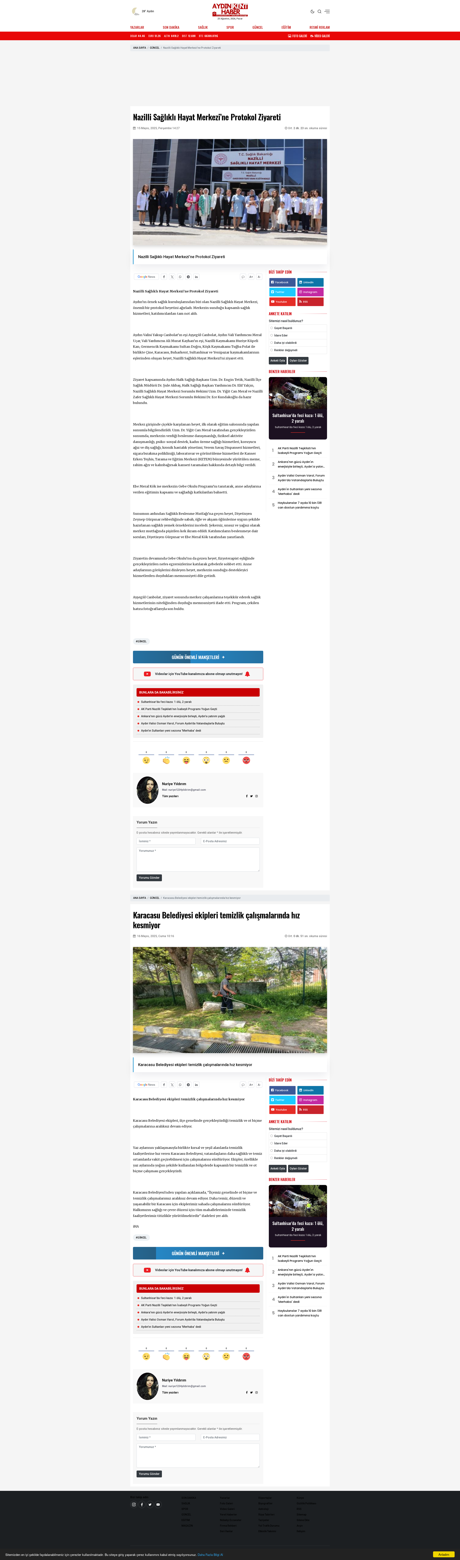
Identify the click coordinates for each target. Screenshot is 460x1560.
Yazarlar (225, 1497)
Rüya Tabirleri (266, 1514)
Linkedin (308, 282)
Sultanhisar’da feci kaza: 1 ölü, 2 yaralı (166, 702)
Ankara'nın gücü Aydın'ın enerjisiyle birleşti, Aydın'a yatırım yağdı (183, 716)
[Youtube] (158, 1504)
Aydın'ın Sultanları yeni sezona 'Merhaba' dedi (171, 730)
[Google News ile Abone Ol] (146, 277)
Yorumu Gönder (149, 877)
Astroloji (263, 1509)
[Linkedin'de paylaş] (196, 277)
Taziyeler (263, 1520)
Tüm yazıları (170, 796)
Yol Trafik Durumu (268, 1525)
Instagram (310, 292)
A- (259, 277)
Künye (300, 1497)
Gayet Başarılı (283, 328)
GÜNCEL (257, 27)
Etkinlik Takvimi (267, 1531)
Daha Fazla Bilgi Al (210, 1554)
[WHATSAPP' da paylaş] (180, 277)
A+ (251, 277)
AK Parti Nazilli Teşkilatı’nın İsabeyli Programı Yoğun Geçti (179, 709)
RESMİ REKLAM (320, 27)
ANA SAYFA (139, 47)
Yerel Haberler (228, 1514)
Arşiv (300, 1525)
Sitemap (301, 1514)
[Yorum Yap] (243, 277)
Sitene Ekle (303, 1520)
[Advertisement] (230, 79)
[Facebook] (142, 1504)
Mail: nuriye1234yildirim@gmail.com (184, 789)
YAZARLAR (137, 27)
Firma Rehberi (228, 1525)
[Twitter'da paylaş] (172, 277)
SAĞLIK (203, 27)
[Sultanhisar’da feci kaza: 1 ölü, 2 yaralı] (298, 394)
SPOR (230, 27)
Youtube (281, 302)
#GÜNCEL (141, 641)
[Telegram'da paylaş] (188, 277)
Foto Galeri (226, 1503)
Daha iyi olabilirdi (285, 343)
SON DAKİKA (171, 27)
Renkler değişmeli (285, 350)
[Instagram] (256, 796)
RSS (305, 302)
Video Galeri (227, 1509)
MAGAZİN (187, 1525)
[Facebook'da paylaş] (164, 277)
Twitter (279, 292)
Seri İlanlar (226, 1531)
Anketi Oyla (277, 360)
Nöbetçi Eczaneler (231, 1520)
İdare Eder (281, 335)
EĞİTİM (286, 27)
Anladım (443, 1554)
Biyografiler (265, 1503)
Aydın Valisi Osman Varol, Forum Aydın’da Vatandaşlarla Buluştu (183, 723)
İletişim (301, 1531)
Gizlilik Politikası (306, 1503)
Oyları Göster (298, 360)
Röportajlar (265, 1497)
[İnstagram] (133, 1504)
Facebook (281, 282)
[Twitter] (150, 1504)
